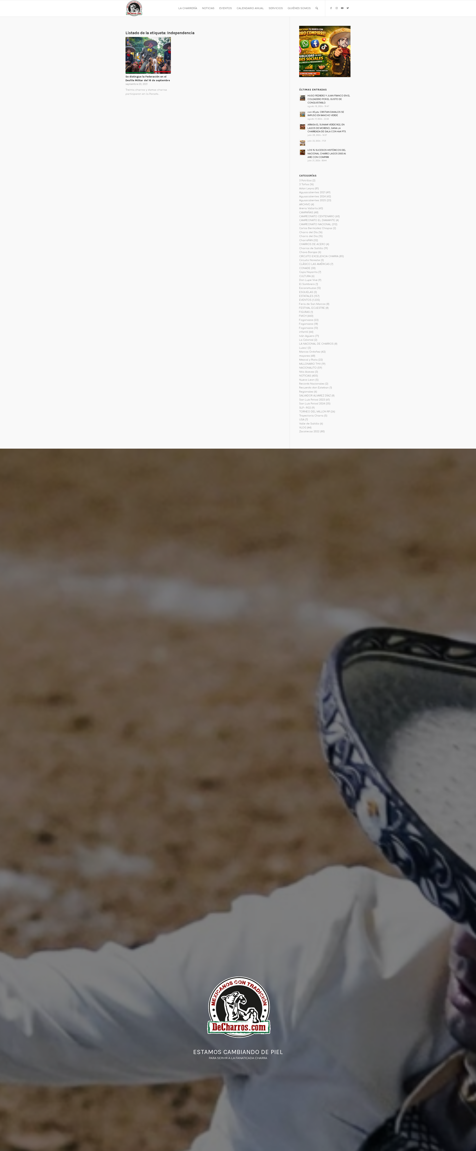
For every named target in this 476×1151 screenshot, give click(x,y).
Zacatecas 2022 (309, 431)
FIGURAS (304, 312)
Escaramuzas (307, 288)
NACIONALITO (308, 368)
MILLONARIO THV (310, 364)
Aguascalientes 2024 (312, 196)
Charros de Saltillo (311, 248)
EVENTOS (305, 300)
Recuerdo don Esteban (314, 387)
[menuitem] (188, 8)
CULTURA (305, 276)
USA (301, 419)
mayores (304, 356)
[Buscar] (316, 8)
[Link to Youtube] (342, 8)
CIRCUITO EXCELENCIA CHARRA (318, 256)
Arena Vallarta (308, 208)
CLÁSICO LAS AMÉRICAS (314, 264)
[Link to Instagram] (336, 8)
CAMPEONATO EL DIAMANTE (317, 220)
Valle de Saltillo (309, 423)
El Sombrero (307, 284)
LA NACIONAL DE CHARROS (316, 344)
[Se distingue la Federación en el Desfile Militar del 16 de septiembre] (148, 55)
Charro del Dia (308, 236)
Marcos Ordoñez (309, 352)
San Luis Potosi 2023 (312, 399)
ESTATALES (306, 296)
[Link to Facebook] (331, 8)
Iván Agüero (306, 336)
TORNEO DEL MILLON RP (314, 411)
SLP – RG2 (305, 407)
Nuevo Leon (307, 380)
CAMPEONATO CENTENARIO (317, 216)
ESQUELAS (306, 292)
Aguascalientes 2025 (312, 200)
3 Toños (304, 184)
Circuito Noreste (309, 260)
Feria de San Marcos (312, 304)
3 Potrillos (305, 180)
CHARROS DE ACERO (312, 244)
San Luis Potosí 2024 (312, 403)
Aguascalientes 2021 (312, 192)
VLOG (302, 427)
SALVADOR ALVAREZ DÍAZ (315, 395)
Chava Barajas (308, 252)
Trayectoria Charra (311, 415)
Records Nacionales (311, 383)
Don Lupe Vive (308, 280)
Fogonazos (306, 320)
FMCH (303, 316)
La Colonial (306, 340)
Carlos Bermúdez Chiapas (315, 228)
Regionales (306, 391)
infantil (303, 332)
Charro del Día (308, 232)
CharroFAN (306, 240)
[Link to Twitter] (347, 8)
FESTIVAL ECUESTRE (312, 308)
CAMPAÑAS (306, 212)
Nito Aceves (306, 372)
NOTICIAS (305, 376)
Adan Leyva (306, 188)
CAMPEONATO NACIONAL (315, 224)
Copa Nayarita (308, 272)
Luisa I (303, 348)
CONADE (304, 268)
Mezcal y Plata (308, 360)
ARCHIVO (304, 204)
